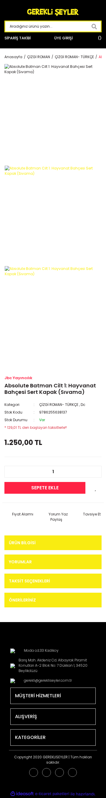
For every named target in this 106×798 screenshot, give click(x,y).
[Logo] (53, 12)
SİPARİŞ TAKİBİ (17, 38)
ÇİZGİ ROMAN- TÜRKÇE (58, 404)
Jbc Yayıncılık (18, 378)
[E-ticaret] (52, 794)
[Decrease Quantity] (12, 471)
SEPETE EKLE (45, 487)
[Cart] (99, 38)
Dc (83, 404)
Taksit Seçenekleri (29, 581)
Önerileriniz (22, 600)
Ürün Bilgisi (22, 543)
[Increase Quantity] (94, 471)
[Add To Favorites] (96, 488)
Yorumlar (20, 562)
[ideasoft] (22, 794)
